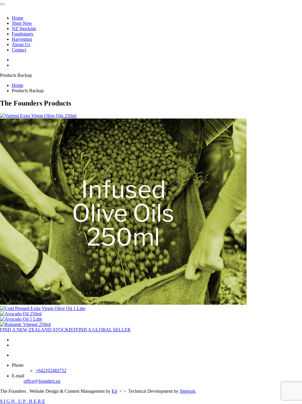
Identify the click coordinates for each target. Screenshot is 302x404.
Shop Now (22, 23)
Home (17, 17)
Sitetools (188, 391)
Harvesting (22, 39)
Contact (19, 49)
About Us (21, 44)
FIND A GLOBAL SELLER (103, 329)
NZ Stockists (24, 28)
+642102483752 (50, 370)
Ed (114, 391)
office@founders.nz (42, 381)
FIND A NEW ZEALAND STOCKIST (38, 329)
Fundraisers (22, 33)
